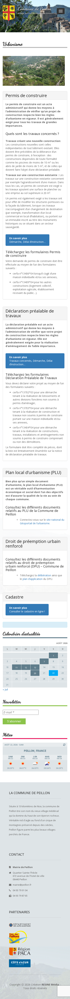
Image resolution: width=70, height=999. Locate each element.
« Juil (5, 689)
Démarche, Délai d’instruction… (27, 239)
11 (16, 667)
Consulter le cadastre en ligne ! (27, 609)
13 (35, 667)
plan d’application (33, 579)
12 (26, 667)
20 (35, 673)
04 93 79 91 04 (20, 890)
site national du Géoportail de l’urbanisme (42, 521)
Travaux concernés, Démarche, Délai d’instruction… (30, 360)
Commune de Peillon (34, 8)
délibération (44, 575)
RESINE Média (50, 984)
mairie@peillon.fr (22, 884)
